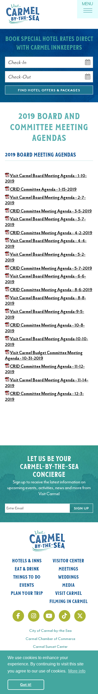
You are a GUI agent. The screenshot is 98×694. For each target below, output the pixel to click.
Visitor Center (68, 560)
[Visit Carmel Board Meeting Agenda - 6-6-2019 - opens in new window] (7, 276)
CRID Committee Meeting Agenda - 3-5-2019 (51, 211)
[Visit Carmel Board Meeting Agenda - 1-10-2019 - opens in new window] (7, 175)
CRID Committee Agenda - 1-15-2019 (43, 189)
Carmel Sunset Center (50, 646)
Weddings (68, 576)
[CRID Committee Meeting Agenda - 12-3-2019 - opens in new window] (7, 393)
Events (26, 584)
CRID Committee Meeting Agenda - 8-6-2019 (51, 289)
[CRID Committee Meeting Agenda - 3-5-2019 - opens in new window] (7, 211)
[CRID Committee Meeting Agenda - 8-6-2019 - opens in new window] (7, 289)
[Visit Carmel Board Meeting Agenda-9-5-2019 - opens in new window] (7, 311)
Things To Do (27, 576)
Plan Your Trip (27, 592)
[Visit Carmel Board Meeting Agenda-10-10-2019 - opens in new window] (7, 338)
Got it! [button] (25, 684)
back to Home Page (22, 14)
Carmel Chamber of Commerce (50, 638)
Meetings (68, 568)
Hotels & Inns (27, 560)
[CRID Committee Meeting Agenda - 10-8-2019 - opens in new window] (7, 325)
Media (68, 584)
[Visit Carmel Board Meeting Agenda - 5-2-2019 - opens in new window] (7, 254)
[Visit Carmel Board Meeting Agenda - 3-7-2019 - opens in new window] (7, 219)
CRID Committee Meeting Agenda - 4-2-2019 (51, 233)
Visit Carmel (68, 592)
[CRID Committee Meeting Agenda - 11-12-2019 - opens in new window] (7, 366)
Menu (87, 4)
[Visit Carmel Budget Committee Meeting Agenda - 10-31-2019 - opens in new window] (7, 352)
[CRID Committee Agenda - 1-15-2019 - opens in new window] (7, 189)
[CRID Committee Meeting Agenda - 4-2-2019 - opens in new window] (7, 233)
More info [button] (76, 671)
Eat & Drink (27, 568)
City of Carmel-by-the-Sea (50, 630)
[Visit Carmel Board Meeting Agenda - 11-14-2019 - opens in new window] (7, 380)
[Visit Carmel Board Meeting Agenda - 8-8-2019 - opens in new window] (7, 298)
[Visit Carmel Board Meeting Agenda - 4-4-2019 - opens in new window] (7, 240)
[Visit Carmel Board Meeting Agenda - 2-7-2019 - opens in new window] (7, 197)
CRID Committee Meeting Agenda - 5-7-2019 (51, 268)
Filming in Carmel (68, 601)
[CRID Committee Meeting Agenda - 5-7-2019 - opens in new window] (7, 268)
